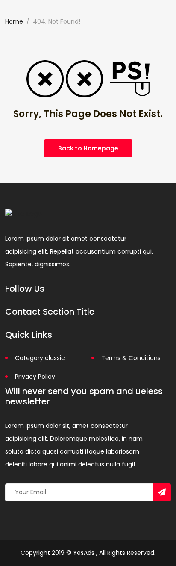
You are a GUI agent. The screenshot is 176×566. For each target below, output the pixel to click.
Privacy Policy (35, 376)
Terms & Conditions (131, 358)
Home (14, 21)
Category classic (40, 358)
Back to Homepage (88, 148)
